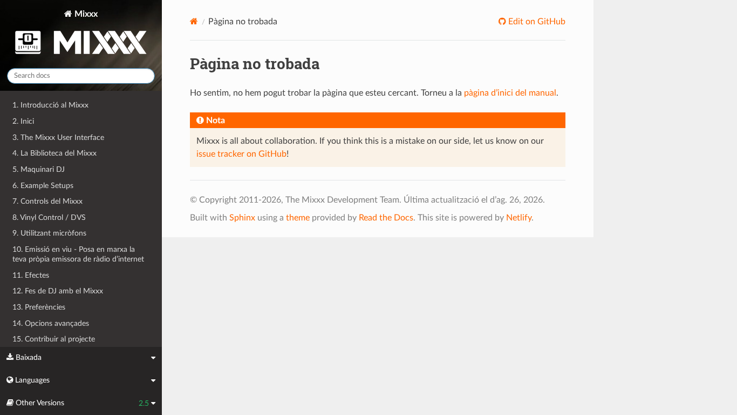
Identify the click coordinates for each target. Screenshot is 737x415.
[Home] (194, 21)
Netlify (518, 217)
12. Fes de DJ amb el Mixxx (57, 291)
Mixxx (85, 14)
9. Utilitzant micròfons (49, 233)
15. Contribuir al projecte (53, 339)
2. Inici (23, 121)
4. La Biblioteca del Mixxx (54, 153)
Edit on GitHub (535, 21)
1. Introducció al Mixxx (50, 105)
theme (298, 217)
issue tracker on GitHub (241, 154)
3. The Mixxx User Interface (58, 137)
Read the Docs (386, 217)
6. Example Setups (42, 186)
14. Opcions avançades (50, 323)
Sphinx (242, 217)
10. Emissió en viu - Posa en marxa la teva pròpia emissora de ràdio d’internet (78, 254)
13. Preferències (38, 307)
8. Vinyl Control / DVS (49, 217)
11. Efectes (30, 275)
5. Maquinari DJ (38, 169)
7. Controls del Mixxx (47, 201)
